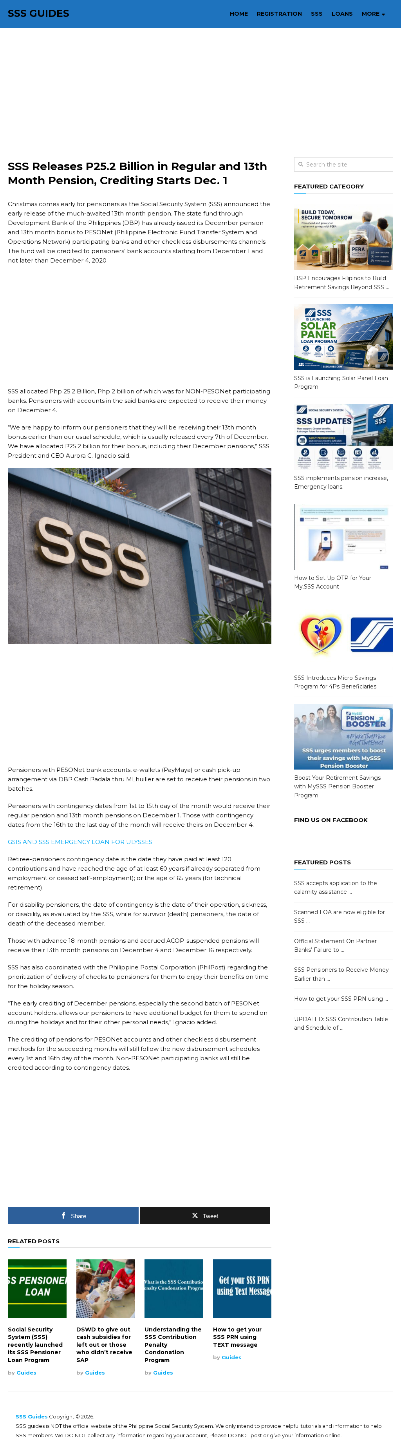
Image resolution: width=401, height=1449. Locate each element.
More (370, 13)
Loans (342, 13)
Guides (26, 1372)
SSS (317, 13)
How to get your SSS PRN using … (341, 998)
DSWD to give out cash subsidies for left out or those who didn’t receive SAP (104, 1345)
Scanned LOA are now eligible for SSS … (339, 916)
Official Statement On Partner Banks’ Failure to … (335, 945)
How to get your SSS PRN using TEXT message (237, 1337)
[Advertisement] (200, 93)
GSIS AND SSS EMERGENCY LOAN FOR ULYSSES (80, 842)
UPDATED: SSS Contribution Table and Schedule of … (341, 1023)
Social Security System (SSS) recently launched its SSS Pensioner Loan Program (35, 1345)
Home (239, 13)
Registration (279, 13)
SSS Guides (38, 13)
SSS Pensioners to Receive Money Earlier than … (341, 974)
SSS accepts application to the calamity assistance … (335, 887)
